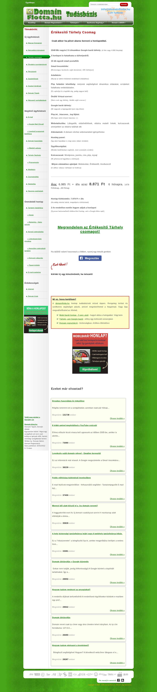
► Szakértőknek (32, 79)
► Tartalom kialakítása (34, 208)
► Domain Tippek (32, 93)
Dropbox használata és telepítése (68, 401)
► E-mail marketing (33, 272)
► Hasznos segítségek (34, 191)
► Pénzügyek (31, 71)
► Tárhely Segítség (33, 155)
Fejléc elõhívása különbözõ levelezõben (71, 478)
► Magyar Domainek (34, 43)
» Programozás (33, 162)
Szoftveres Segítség (95, 22)
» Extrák (30, 215)
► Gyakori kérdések (33, 86)
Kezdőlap (32, 22)
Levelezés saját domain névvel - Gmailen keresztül (76, 453)
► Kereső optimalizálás (35, 232)
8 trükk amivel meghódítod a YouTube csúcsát (74, 425)
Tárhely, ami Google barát (71, 319)
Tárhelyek (74, 22)
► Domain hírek (32, 296)
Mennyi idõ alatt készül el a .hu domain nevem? (75, 506)
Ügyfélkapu (30, 2)
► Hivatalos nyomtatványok (36, 64)
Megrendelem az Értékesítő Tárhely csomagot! (90, 229)
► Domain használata (34, 141)
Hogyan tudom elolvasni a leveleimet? (70, 645)
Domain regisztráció (68, 323)
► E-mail (29, 117)
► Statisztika (31, 184)
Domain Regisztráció (53, 22)
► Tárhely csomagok (34, 57)
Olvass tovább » (117, 418)
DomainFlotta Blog (122, 680)
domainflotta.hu (63, 303)
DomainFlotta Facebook (118, 680)
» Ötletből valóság (34, 148)
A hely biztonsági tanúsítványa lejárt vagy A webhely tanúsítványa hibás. (87, 534)
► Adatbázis (30, 169)
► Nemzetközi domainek (35, 50)
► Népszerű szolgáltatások (36, 100)
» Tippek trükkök (33, 265)
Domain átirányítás (61, 618)
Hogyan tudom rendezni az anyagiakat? (71, 590)
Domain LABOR (118, 22)
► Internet (30, 289)
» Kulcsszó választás (35, 258)
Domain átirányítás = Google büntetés (70, 562)
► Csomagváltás (32, 177)
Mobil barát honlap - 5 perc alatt (73, 315)
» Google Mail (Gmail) (35, 124)
